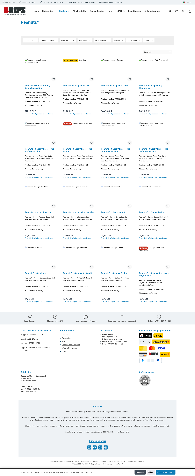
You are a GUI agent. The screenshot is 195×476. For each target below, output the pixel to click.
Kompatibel (83, 40)
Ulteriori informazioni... (88, 472)
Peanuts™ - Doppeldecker (152, 212)
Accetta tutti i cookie (165, 472)
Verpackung (132, 40)
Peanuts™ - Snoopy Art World (77, 273)
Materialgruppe (101, 40)
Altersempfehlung (47, 40)
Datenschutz (66, 338)
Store (64, 351)
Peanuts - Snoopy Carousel (114, 85)
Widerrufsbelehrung (69, 348)
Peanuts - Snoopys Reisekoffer (78, 212)
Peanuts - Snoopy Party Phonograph (151, 86)
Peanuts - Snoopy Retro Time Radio (77, 150)
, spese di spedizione (88, 461)
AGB (63, 341)
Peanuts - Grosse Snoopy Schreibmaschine (37, 86)
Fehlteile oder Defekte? (71, 345)
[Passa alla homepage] (14, 11)
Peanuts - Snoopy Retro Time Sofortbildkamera (153, 150)
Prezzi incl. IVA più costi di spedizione (39, 114)
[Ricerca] (169, 11)
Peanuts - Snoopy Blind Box (77, 85)
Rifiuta (150, 472)
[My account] (183, 11)
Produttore (29, 40)
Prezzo (147, 40)
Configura (140, 472)
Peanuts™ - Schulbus (35, 273)
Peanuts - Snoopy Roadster (38, 212)
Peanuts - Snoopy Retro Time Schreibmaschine (115, 150)
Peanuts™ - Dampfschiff (113, 212)
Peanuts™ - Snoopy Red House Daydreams (154, 274)
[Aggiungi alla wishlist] (53, 79)
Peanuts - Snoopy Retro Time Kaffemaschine (39, 150)
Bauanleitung (66, 40)
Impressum (66, 335)
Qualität (117, 40)
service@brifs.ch (29, 339)
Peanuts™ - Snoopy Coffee (114, 273)
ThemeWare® (118, 464)
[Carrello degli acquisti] (190, 11)
